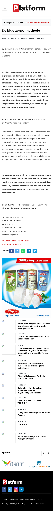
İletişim (33, 499)
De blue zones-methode (37, 23)
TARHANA (22, 424)
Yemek (20, 23)
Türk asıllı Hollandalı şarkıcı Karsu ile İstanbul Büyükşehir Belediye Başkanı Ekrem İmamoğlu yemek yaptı (33, 352)
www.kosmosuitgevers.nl (13, 244)
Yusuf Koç (40, 504)
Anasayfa (5, 499)
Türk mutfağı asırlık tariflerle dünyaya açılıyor (31, 377)
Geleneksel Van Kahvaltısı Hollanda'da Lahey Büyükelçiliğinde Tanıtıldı (30, 390)
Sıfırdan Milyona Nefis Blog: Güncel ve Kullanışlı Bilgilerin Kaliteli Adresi (31, 365)
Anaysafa (9, 23)
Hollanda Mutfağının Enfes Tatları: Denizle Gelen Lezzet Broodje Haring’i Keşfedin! (34, 326)
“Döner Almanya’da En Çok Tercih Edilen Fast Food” (33, 337)
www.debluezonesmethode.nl (15, 241)
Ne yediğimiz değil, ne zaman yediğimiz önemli (32, 437)
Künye (40, 499)
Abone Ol (14, 499)
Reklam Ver (24, 499)
